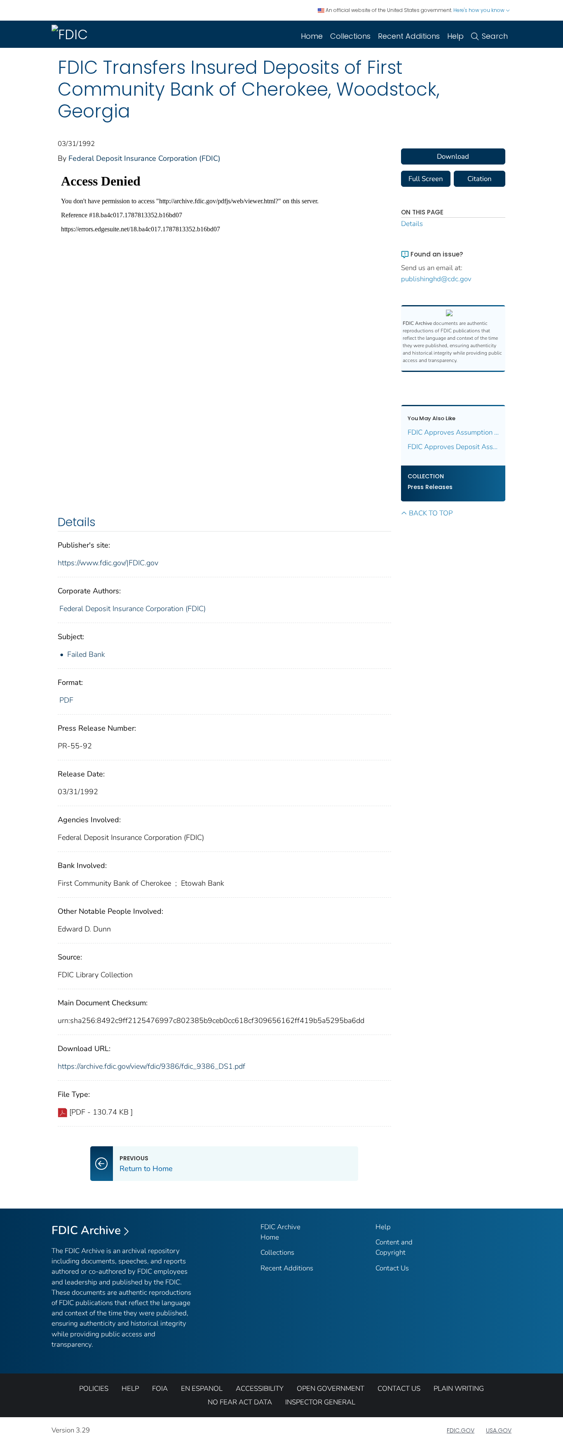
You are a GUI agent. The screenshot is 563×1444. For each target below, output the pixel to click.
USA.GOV (498, 1430)
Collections (350, 36)
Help (455, 36)
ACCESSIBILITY (260, 1388)
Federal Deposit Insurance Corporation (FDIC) (144, 158)
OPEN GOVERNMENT (330, 1388)
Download (453, 156)
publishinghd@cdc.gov (436, 279)
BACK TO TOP (431, 513)
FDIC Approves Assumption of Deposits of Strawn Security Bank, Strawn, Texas (453, 432)
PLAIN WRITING (459, 1388)
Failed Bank (86, 654)
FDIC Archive (86, 1230)
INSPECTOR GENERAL (320, 1402)
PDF (66, 700)
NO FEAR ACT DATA (240, 1402)
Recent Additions (409, 36)
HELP (130, 1388)
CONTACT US (399, 1388)
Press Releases (430, 487)
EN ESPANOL (202, 1388)
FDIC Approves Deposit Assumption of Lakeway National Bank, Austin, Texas (453, 447)
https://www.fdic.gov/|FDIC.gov (108, 563)
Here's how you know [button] (479, 10)
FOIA (160, 1388)
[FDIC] (71, 34)
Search (495, 36)
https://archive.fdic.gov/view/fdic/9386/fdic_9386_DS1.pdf (151, 1066)
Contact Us (392, 1268)
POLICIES (93, 1388)
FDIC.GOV (460, 1430)
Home (312, 36)
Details (412, 223)
